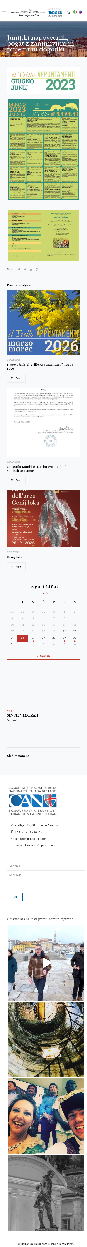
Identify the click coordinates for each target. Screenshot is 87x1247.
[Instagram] (79, 995)
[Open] (46, 963)
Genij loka (14, 557)
